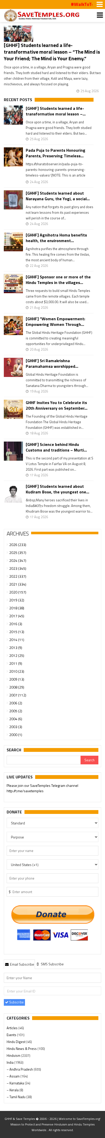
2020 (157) (17, 592)
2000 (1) (15, 734)
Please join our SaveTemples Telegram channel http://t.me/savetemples (42, 788)
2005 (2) (15, 711)
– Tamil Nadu (16, 1096)
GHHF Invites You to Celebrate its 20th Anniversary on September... (56, 405)
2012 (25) (16, 655)
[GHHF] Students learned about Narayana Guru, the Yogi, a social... (58, 195)
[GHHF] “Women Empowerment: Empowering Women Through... (55, 321)
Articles (12, 1027)
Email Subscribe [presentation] (21, 964)
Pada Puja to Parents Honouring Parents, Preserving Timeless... (55, 153)
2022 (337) (17, 576)
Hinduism (14, 1055)
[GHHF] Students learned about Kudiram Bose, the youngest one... (57, 489)
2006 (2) (15, 703)
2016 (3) (15, 623)
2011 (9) (15, 663)
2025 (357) (17, 552)
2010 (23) (16, 671)
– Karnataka (16, 1083)
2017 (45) (16, 616)
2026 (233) (17, 544)
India (10, 1062)
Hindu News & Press (22, 1048)
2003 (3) (15, 726)
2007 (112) (17, 695)
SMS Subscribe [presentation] (52, 964)
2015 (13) (16, 631)
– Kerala (13, 1090)
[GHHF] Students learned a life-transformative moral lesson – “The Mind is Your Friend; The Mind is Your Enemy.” (52, 51)
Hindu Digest (16, 1041)
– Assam (13, 1076)
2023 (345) (17, 568)
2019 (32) (16, 600)
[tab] (19, 964)
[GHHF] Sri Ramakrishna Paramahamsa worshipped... (52, 363)
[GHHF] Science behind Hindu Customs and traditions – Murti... (56, 447)
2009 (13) (16, 679)
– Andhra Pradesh (20, 1069)
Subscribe (16, 1002)
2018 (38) (16, 608)
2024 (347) (17, 560)
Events (12, 1034)
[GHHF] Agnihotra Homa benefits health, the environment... (56, 237)
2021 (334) (17, 584)
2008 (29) (16, 687)
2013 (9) (15, 647)
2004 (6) (15, 718)
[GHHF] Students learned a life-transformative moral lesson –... (56, 111)
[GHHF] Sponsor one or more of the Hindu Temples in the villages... (58, 279)
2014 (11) (16, 639)
